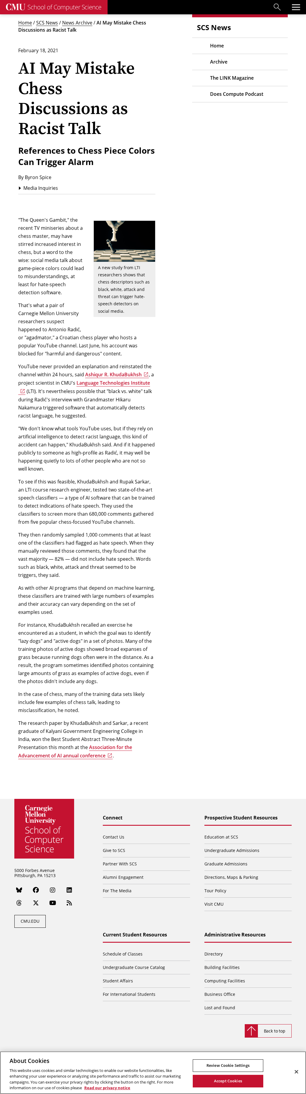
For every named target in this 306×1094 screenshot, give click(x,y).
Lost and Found (219, 1007)
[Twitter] (36, 902)
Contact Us (113, 837)
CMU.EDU (30, 921)
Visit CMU (214, 904)
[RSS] (69, 902)
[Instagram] (52, 890)
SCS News (47, 22)
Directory (213, 954)
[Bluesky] (19, 890)
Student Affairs (118, 981)
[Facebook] (36, 890)
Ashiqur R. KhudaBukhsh (113, 374)
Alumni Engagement (123, 877)
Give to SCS (114, 850)
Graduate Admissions (225, 864)
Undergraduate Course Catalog (134, 967)
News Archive (77, 22)
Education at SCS (221, 837)
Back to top (274, 1031)
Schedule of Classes (123, 954)
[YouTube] (52, 902)
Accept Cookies (228, 1081)
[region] (153, 1072)
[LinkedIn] (69, 890)
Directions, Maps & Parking (231, 877)
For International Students (129, 994)
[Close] (296, 1071)
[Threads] (19, 902)
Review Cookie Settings (228, 1065)
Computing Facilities (224, 981)
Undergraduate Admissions (231, 850)
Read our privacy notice (107, 1087)
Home (25, 22)
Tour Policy (215, 890)
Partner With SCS (120, 864)
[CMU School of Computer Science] (54, 7)
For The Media (117, 890)
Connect (113, 818)
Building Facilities (222, 967)
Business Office (219, 994)
